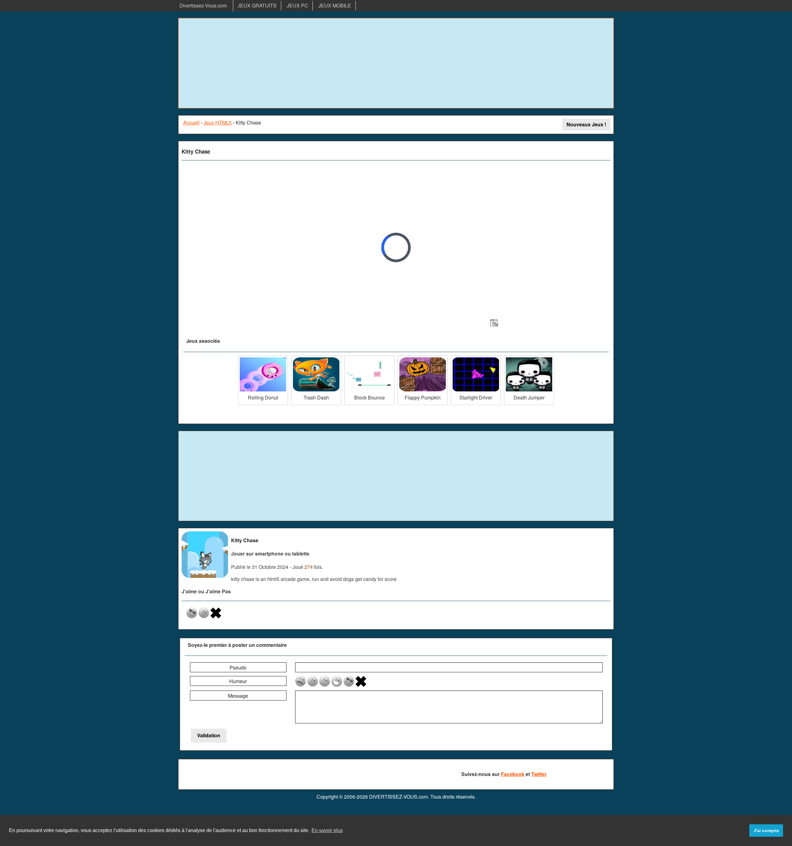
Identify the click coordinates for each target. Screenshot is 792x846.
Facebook (512, 774)
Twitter (539, 774)
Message (238, 695)
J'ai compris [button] (766, 830)
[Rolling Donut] (263, 357)
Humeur (238, 681)
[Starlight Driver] (475, 357)
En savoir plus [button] (327, 830)
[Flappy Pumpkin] (422, 357)
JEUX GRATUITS (257, 5)
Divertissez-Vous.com (203, 5)
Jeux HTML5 (218, 122)
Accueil (191, 122)
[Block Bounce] (369, 357)
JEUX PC (297, 5)
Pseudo (238, 667)
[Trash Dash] (316, 357)
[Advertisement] (396, 63)
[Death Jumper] (529, 357)
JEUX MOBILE (334, 5)
